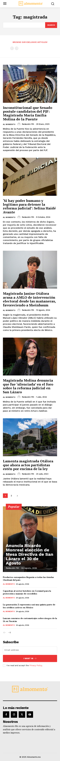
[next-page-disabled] (16, 48)
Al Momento (9, 124)
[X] (22, 714)
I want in (28, 658)
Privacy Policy (35, 665)
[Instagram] (14, 714)
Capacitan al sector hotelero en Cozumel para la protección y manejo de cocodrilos (27, 592)
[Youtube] (30, 714)
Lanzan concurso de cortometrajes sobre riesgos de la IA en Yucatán (30, 620)
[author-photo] (19, 124)
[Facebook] (6, 714)
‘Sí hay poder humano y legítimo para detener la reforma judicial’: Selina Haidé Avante (29, 206)
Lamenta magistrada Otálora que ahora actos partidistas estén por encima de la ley (28, 465)
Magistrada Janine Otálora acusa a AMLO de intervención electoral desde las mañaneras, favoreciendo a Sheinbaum (29, 299)
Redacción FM (28, 124)
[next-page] (17, 495)
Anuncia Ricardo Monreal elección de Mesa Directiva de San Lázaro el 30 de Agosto (29, 554)
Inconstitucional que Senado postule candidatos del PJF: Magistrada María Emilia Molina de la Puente (27, 113)
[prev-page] (12, 48)
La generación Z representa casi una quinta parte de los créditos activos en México (29, 606)
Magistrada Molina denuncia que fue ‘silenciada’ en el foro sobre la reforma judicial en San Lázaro (28, 386)
